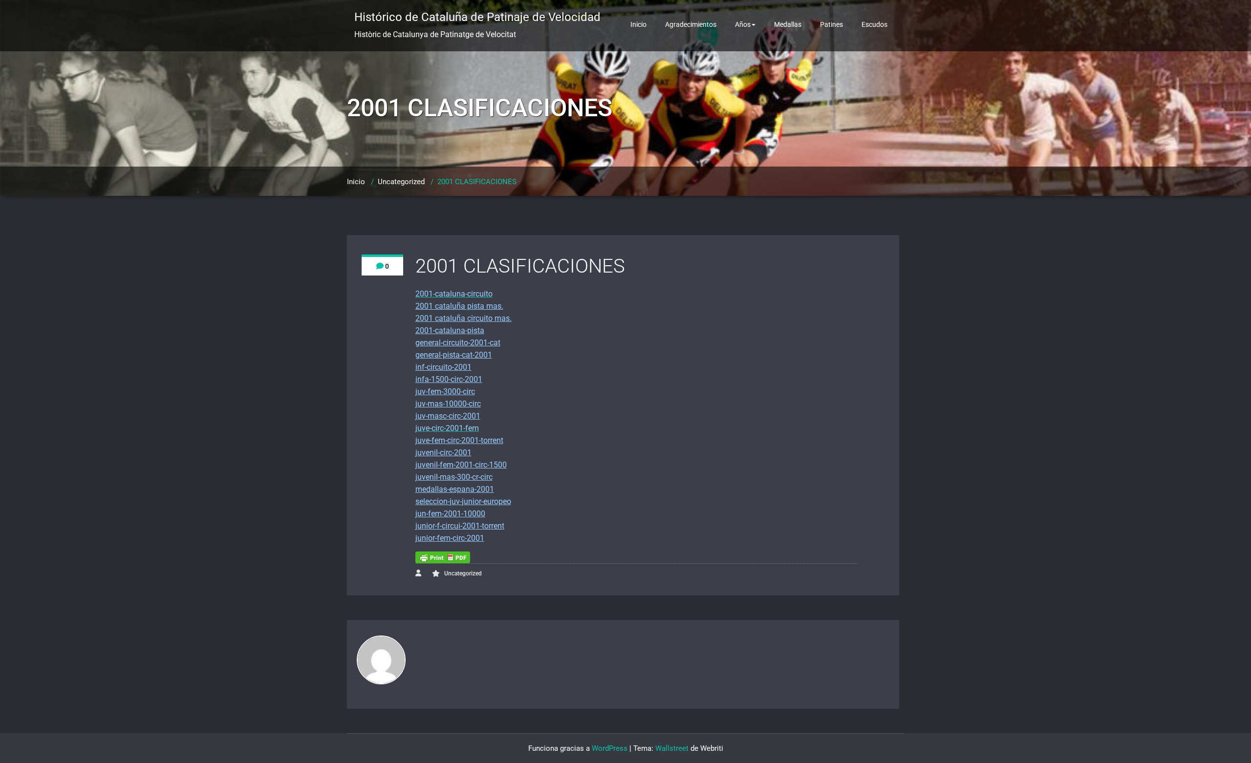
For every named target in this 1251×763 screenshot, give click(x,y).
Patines (831, 24)
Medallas (787, 24)
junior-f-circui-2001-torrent (459, 525)
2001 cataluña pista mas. (459, 306)
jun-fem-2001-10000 (450, 513)
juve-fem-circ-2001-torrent (459, 440)
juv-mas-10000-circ (448, 403)
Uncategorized (401, 181)
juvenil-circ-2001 (443, 452)
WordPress (609, 748)
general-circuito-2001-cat (457, 342)
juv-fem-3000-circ (445, 391)
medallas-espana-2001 (454, 489)
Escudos (874, 24)
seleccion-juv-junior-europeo (463, 501)
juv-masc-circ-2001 (447, 416)
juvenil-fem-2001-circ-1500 (461, 464)
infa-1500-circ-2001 (448, 379)
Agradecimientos (690, 24)
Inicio (638, 24)
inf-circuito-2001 (443, 367)
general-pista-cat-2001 (453, 355)
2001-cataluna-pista (449, 330)
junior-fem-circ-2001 (449, 538)
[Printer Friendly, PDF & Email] (442, 557)
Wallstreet (672, 748)
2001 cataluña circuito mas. (463, 318)
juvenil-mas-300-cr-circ (454, 477)
